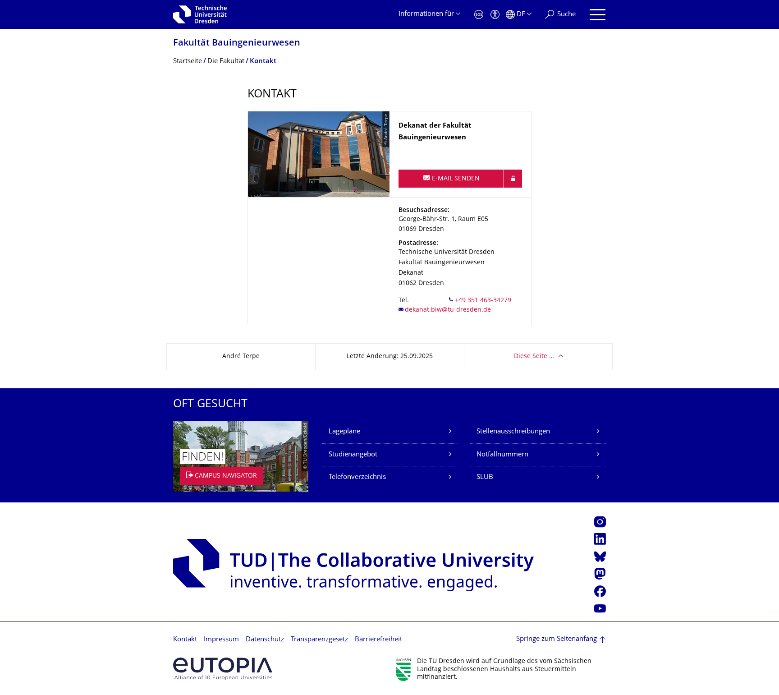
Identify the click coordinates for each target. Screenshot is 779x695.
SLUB (485, 477)
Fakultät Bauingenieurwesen (236, 43)
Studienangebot (353, 454)
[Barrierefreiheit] (495, 14)
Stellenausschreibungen (513, 431)
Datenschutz (265, 639)
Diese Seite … (534, 356)
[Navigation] (597, 14)
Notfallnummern (502, 454)
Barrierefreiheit (378, 639)
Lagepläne (344, 431)
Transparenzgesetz (319, 639)
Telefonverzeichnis (357, 477)
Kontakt (185, 639)
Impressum (221, 639)
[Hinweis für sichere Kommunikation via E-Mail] (513, 179)
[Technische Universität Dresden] (200, 14)
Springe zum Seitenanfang (556, 639)
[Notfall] (479, 14)
